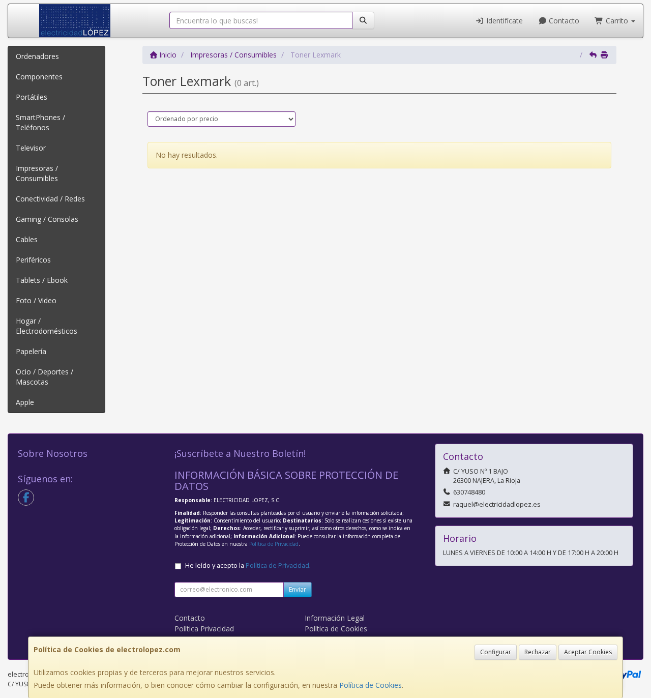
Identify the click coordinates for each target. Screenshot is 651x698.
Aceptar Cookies (588, 652)
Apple (25, 402)
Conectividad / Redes (50, 198)
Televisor (31, 148)
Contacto (563, 20)
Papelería (31, 351)
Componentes (39, 76)
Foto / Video (36, 300)
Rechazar (537, 652)
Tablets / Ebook (42, 280)
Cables (27, 239)
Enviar (297, 589)
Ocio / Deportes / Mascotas (44, 377)
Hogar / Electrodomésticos (46, 326)
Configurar (495, 652)
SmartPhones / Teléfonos (40, 122)
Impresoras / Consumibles (37, 173)
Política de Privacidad (274, 543)
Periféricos (33, 260)
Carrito (617, 20)
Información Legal (335, 618)
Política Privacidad (204, 628)
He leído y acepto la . (248, 565)
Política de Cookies (370, 685)
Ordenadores (37, 56)
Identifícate (503, 20)
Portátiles (31, 97)
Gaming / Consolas (47, 219)
